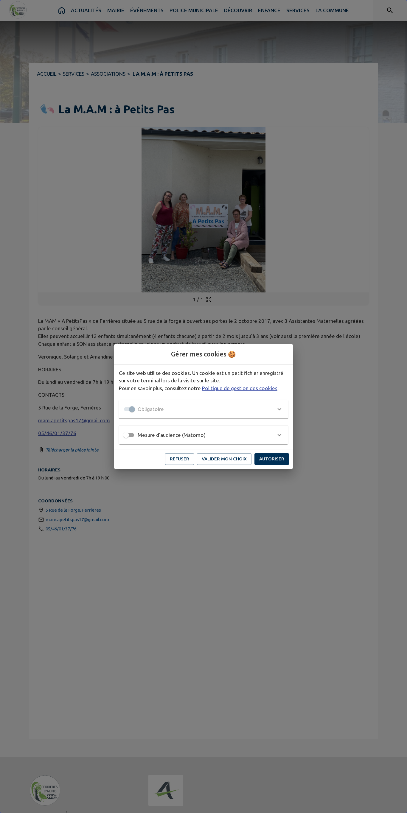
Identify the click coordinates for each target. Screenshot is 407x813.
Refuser (179, 458)
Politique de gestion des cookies (239, 388)
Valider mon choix (224, 458)
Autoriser (271, 458)
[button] (203, 409)
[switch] (126, 435)
